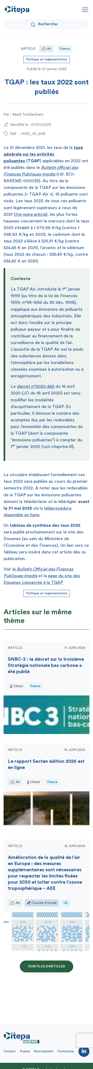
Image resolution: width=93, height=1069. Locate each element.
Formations (66, 1051)
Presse (25, 1051)
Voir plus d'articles (46, 966)
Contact (10, 1051)
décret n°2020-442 (35, 386)
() (30, 214)
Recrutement (43, 1051)
